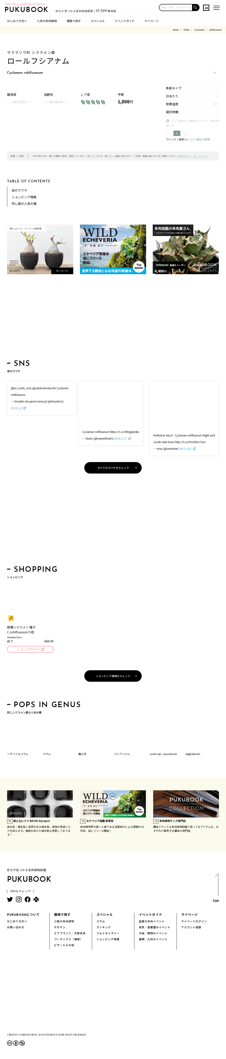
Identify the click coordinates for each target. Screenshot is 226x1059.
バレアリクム (122, 754)
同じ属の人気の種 (24, 203)
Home (176, 29)
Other (186, 29)
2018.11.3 (120, 438)
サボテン (60, 927)
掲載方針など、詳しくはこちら (193, 156)
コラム (100, 921)
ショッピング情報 (24, 197)
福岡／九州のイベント (153, 939)
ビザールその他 (64, 945)
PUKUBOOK (27, 10)
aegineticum (192, 754)
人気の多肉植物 (47, 20)
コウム (47, 754)
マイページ (151, 20)
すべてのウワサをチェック (113, 468)
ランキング (103, 927)
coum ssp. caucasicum (163, 754)
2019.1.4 (16, 408)
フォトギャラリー (107, 933)
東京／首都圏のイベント (154, 927)
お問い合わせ (15, 927)
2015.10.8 (185, 448)
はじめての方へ (17, 20)
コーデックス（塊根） (68, 939)
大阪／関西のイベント (153, 933)
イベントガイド (125, 20)
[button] (196, 7)
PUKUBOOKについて (23, 914)
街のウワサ (19, 190)
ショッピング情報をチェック (113, 676)
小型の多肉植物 (64, 921)
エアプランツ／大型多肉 (70, 933)
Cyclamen (199, 29)
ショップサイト (28, 649)
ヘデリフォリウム (17, 754)
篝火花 (82, 754)
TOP (216, 901)
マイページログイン (194, 921)
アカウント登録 (191, 927)
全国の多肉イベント (152, 921)
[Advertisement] (113, 318)
